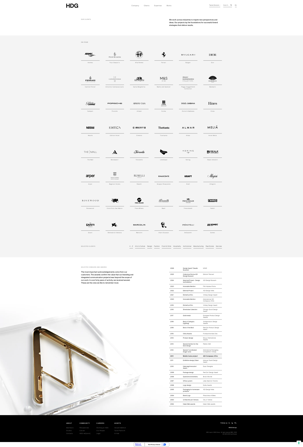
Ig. (232, 423)
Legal (98, 433)
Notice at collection (138, 444)
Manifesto (70, 428)
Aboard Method (120, 428)
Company (135, 6)
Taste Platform (119, 431)
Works (169, 6)
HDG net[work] (85, 433)
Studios (69, 431)
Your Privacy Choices (154, 444)
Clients (147, 6)
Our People (100, 431)
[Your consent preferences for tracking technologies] (299, 443)
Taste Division (214, 5)
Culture (82, 431)
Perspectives (84, 428)
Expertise (158, 6)
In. (229, 423)
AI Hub (116, 433)
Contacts (69, 433)
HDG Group (233, 428)
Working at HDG (102, 428)
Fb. (235, 423)
